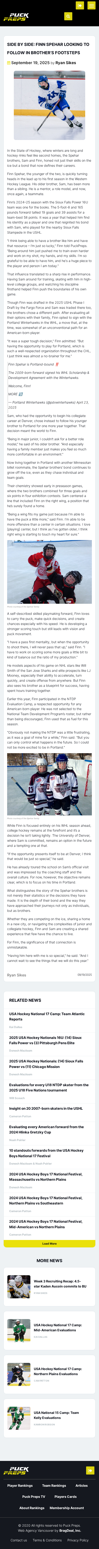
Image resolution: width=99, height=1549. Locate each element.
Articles (82, 1485)
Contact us (19, 1540)
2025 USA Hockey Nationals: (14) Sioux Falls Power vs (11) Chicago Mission (46, 1064)
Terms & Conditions (47, 1540)
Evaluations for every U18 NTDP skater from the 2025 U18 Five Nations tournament (49, 1087)
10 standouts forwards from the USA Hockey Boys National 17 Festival (46, 1153)
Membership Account (67, 1508)
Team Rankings (54, 1485)
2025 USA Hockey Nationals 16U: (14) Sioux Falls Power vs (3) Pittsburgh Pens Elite (45, 1040)
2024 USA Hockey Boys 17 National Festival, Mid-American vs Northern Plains (45, 1224)
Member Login (80, 5)
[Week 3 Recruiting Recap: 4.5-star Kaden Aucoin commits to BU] (18, 1286)
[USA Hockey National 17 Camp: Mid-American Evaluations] (18, 1330)
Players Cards (66, 1496)
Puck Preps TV (33, 1496)
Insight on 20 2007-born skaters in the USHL (46, 1108)
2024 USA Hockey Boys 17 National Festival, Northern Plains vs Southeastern (45, 1200)
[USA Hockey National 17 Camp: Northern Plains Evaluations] (18, 1374)
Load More (49, 1243)
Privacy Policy (78, 1540)
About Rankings (31, 1508)
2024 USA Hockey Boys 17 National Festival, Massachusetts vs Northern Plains (45, 1177)
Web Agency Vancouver (36, 1530)
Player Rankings (20, 1485)
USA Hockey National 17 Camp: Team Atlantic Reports (47, 1016)
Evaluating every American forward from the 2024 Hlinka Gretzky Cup (46, 1129)
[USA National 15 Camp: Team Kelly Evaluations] (18, 1418)
